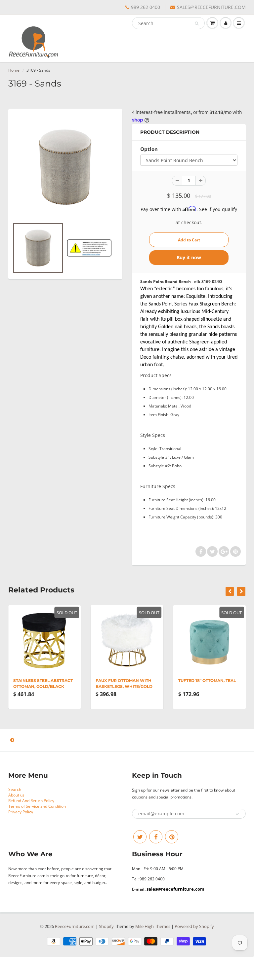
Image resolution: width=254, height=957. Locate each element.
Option (149, 149)
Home (14, 70)
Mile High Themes (152, 926)
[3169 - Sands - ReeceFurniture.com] (65, 167)
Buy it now (189, 257)
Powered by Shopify (194, 926)
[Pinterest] (171, 836)
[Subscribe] (237, 814)
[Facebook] (155, 836)
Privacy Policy (20, 812)
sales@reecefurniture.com (175, 889)
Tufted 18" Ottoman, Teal (207, 680)
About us (16, 795)
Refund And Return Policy (31, 800)
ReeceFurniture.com (75, 926)
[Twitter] (140, 836)
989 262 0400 (145, 7)
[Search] (196, 23)
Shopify (106, 926)
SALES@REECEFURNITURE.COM (211, 7)
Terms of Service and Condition (37, 806)
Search (14, 789)
